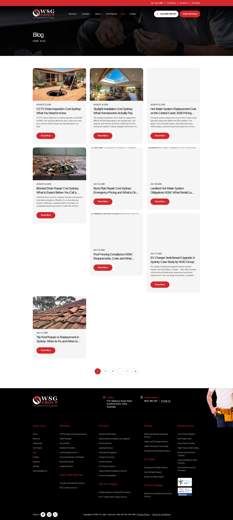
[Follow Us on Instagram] (49, 514)
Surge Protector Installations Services (113, 471)
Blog (34, 452)
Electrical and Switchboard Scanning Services (158, 494)
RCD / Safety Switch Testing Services (113, 497)
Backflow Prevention (67, 448)
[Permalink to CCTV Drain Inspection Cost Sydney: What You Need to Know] (62, 84)
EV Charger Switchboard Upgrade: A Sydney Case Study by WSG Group (172, 260)
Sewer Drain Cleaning (186, 443)
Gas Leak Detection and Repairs (72, 457)
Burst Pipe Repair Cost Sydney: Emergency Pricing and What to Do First (114, 191)
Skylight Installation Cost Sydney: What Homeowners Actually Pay (113, 111)
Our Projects (37, 448)
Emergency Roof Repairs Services (157, 451)
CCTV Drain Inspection (186, 434)
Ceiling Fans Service (107, 457)
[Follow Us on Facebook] (43, 514)
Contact (36, 457)
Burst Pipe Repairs (67, 462)
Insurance (36, 462)
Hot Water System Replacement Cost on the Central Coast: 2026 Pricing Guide (173, 111)
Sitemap (36, 466)
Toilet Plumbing (65, 439)
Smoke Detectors (105, 462)
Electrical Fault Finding (107, 434)
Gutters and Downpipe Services (156, 442)
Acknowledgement (40, 471)
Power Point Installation (107, 476)
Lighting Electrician (106, 448)
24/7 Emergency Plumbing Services (73, 434)
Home (36, 41)
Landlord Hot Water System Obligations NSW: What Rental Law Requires (172, 191)
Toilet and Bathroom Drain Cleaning (187, 461)
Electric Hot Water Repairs (154, 477)
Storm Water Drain (184, 439)
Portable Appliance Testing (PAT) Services (114, 492)
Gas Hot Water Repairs (152, 472)
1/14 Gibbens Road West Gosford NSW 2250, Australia (119, 400)
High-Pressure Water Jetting (188, 448)
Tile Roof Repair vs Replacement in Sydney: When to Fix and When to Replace (57, 339)
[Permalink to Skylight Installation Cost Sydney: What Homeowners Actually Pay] (119, 84)
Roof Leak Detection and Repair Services (156, 435)
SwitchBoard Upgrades (107, 452)
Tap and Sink (64, 443)
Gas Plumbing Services (68, 452)
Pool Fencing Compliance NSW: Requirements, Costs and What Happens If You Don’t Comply (113, 256)
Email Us (165, 400)
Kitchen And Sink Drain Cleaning (186, 453)
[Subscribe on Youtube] (55, 514)
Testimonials (37, 443)
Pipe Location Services (68, 488)
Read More (46, 136)
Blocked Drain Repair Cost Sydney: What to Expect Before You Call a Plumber (57, 191)
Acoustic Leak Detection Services (72, 483)
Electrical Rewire (105, 443)
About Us (36, 439)
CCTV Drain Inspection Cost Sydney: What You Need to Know (58, 111)
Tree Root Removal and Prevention (187, 469)
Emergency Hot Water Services (156, 468)
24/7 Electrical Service (107, 466)
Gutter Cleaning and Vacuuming (156, 446)
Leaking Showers (66, 466)
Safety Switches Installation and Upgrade (114, 439)
